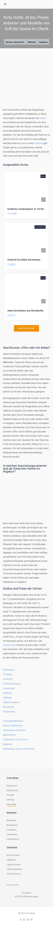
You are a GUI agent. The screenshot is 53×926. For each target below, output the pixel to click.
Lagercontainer (14, 864)
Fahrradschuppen (12, 683)
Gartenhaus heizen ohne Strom (19, 748)
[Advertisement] (26, 76)
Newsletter (11, 804)
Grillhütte (7, 697)
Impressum (12, 786)
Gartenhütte (9, 711)
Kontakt (10, 795)
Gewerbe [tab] (43, 42)
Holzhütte (8, 679)
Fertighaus (11, 830)
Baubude (7, 744)
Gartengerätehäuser (13, 721)
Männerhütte (9, 735)
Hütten (42, 118)
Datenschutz (12, 790)
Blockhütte (8, 707)
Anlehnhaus (9, 669)
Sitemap (10, 799)
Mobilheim (11, 820)
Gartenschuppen (11, 702)
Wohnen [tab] (32, 42)
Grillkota (38, 143)
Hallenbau (11, 860)
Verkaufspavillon (14, 869)
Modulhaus (12, 825)
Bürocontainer (13, 855)
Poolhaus (8, 674)
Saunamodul (9, 645)
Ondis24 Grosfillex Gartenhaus (23, 259)
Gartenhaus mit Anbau (14, 730)
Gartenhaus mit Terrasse (15, 739)
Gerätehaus (9, 688)
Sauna (46, 444)
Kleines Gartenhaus (13, 725)
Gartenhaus (12, 834)
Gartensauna (13, 839)
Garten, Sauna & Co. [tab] (15, 42)
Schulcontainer (14, 874)
